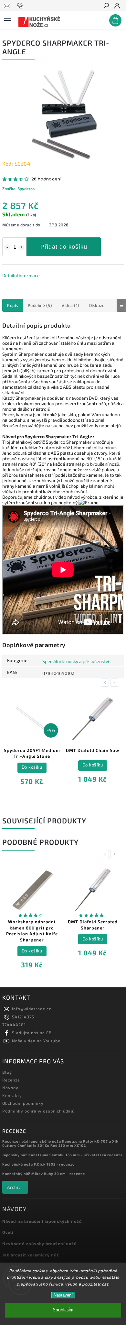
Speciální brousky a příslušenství (75, 661)
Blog (7, 1072)
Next (115, 682)
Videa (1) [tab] (70, 305)
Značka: (18, 188)
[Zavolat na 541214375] (20, 6)
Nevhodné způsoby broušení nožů (39, 1243)
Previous (106, 682)
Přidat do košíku (63, 247)
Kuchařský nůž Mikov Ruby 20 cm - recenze (43, 1173)
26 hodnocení (46, 179)
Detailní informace (21, 275)
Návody (10, 1087)
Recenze (11, 1079)
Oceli (7, 1232)
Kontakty (12, 1095)
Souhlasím (63, 1310)
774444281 (14, 1024)
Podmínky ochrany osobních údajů (38, 1110)
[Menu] (7, 19)
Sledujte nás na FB (32, 1032)
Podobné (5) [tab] (40, 305)
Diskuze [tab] (97, 305)
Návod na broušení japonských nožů (42, 1221)
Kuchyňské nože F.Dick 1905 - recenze (38, 1164)
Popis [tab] (12, 305)
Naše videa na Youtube (36, 1040)
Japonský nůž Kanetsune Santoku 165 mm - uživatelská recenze (62, 1155)
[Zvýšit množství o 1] (22, 247)
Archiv (14, 1187)
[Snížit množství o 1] (7, 247)
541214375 (23, 1016)
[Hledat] (106, 6)
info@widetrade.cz (31, 1008)
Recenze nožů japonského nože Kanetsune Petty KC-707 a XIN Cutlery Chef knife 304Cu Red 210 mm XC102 (60, 1143)
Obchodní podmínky (23, 1103)
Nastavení (63, 1295)
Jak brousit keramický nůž (30, 1254)
